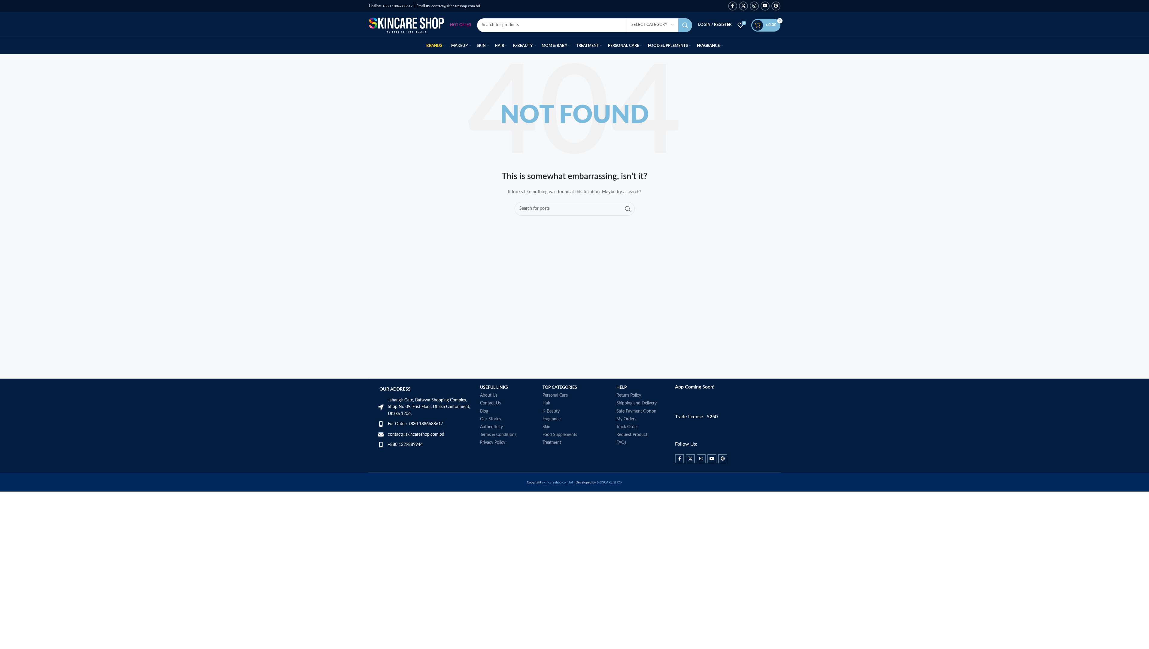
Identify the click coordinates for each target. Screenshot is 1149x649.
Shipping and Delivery (636, 403)
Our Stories (490, 419)
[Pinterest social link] (775, 6)
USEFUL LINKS (494, 387)
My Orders (626, 419)
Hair (546, 403)
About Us (488, 395)
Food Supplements (560, 435)
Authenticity (491, 427)
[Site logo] (406, 25)
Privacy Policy (492, 442)
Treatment (552, 442)
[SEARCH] (685, 25)
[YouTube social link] (765, 6)
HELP (621, 387)
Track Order (627, 427)
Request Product (631, 435)
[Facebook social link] (732, 6)
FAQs (621, 442)
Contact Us (490, 403)
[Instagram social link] (754, 6)
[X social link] (743, 6)
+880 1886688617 (391, 6)
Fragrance (552, 419)
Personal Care (555, 395)
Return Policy (628, 395)
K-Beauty (551, 411)
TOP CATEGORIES (560, 387)
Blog (484, 411)
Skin (546, 427)
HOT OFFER (460, 25)
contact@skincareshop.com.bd (448, 6)
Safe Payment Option (636, 411)
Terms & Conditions (498, 435)
